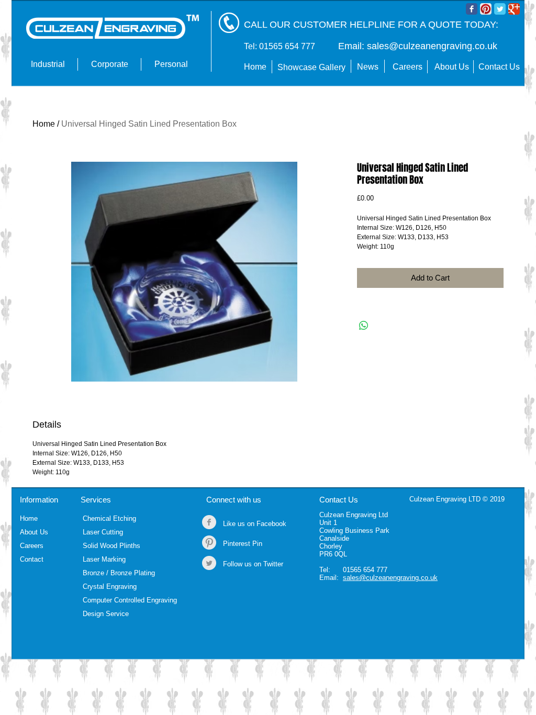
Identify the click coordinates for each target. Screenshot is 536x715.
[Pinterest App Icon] (486, 9)
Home (43, 123)
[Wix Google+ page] (514, 9)
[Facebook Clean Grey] (209, 522)
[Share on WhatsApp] (364, 325)
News (367, 66)
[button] (47, 64)
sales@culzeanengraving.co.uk (432, 46)
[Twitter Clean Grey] (209, 563)
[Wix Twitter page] (500, 9)
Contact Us (338, 499)
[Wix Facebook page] (471, 9)
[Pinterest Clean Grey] (209, 542)
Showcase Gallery (311, 67)
